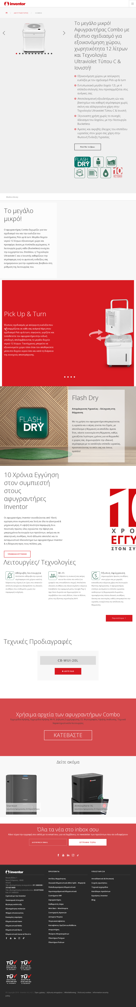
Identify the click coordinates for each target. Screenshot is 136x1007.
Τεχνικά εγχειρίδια (100, 887)
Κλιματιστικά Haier (14, 921)
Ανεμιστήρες (53, 929)
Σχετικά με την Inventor (16, 896)
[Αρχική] (15, 3)
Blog (93, 900)
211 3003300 (37, 885)
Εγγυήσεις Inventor (100, 895)
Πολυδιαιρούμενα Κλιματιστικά (61, 887)
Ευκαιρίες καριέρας (14, 917)
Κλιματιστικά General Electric (18, 934)
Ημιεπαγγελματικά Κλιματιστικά (62, 891)
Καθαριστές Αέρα (55, 904)
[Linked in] (68, 855)
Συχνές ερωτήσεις (99, 883)
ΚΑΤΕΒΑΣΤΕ (68, 735)
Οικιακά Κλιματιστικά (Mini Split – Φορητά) (66, 883)
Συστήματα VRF (55, 895)
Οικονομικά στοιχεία (15, 900)
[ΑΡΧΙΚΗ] (7, 13)
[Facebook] (58, 855)
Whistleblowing (70, 992)
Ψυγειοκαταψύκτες (56, 921)
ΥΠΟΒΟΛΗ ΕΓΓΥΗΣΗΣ (17, 554)
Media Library (12, 197)
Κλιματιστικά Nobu (14, 925)
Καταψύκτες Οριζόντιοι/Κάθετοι (62, 925)
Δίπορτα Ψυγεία (55, 917)
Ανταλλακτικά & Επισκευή (103, 878)
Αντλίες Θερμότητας (57, 878)
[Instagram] (73, 855)
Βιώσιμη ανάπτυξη (14, 904)
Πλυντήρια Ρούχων (56, 938)
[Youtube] (63, 855)
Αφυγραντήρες (54, 900)
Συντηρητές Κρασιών (57, 912)
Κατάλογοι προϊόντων (101, 891)
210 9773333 (38, 890)
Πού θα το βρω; (87, 147)
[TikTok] (78, 855)
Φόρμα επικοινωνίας (15, 913)
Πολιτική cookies (84, 992)
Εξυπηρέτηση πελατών (15, 908)
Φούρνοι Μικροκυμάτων (58, 934)
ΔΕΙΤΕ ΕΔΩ (69, 671)
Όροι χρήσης (40, 992)
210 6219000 (10, 887)
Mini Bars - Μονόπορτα (58, 908)
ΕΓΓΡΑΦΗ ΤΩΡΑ (88, 842)
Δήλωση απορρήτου (55, 992)
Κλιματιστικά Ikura (14, 930)
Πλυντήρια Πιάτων (56, 942)
